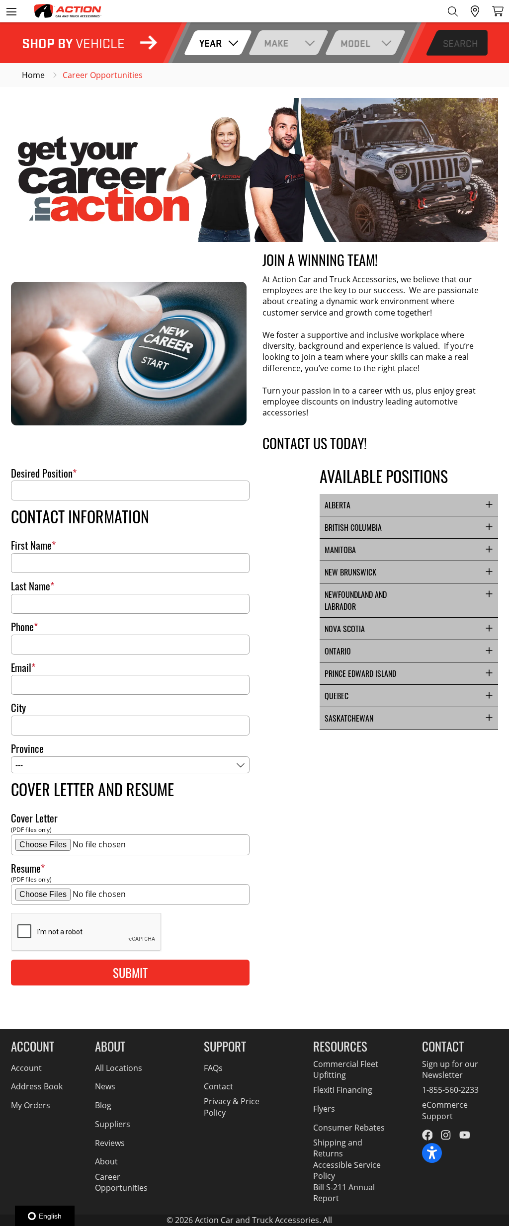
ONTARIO (338, 651)
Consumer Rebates (349, 1127)
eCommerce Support (445, 1110)
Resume (26, 868)
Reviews (110, 1143)
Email (21, 667)
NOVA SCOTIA (345, 629)
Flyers (324, 1108)
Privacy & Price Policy (231, 1107)
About (106, 1161)
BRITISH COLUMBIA (353, 527)
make (276, 42)
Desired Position (42, 473)
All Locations (118, 1068)
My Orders (30, 1105)
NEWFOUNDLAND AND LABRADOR (356, 600)
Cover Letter (34, 818)
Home (33, 75)
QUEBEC (336, 696)
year (210, 42)
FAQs (213, 1068)
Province (27, 748)
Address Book (37, 1086)
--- (19, 764)
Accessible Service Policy (347, 1170)
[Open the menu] (11, 11)
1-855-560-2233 (450, 1089)
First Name (31, 545)
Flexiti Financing (342, 1089)
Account (26, 1068)
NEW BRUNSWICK (350, 572)
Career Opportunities (121, 1182)
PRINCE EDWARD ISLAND (360, 673)
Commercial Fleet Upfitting (345, 1069)
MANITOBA (340, 550)
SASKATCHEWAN (349, 718)
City (18, 708)
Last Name (30, 586)
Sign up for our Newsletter (450, 1069)
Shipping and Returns (337, 1148)
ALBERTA (337, 505)
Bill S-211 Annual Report (344, 1193)
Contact (218, 1086)
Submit (130, 972)
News (105, 1086)
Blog (103, 1105)
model (355, 42)
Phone (22, 627)
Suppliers (112, 1124)
